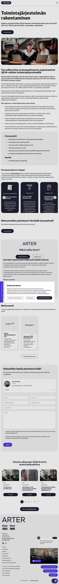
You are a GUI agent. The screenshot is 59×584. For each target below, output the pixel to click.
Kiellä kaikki (30, 297)
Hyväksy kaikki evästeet (44, 297)
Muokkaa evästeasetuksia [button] (15, 297)
